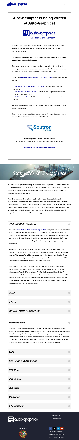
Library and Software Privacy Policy (56, 434)
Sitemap (59, 432)
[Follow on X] (54, 428)
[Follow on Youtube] (61, 428)
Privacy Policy (53, 431)
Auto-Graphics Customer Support (24, 92)
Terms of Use (59, 431)
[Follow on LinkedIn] (58, 428)
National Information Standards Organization (31, 230)
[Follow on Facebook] (50, 428)
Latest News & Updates (21, 97)
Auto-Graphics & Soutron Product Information (28, 86)
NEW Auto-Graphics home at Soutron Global (36, 78)
